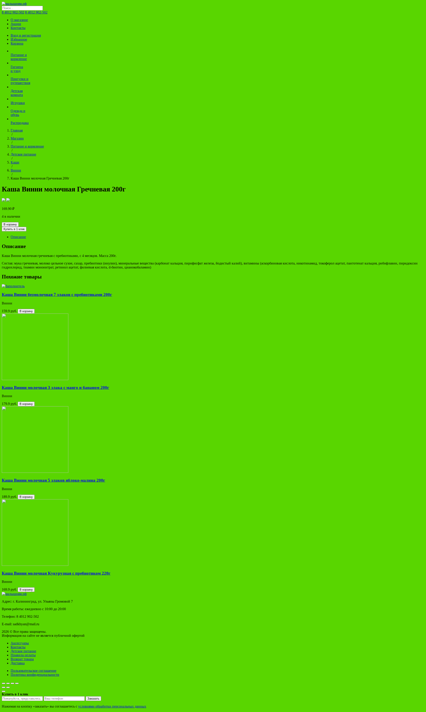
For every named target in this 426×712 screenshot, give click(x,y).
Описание (18, 237)
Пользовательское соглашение (33, 671)
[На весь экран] (12, 683)
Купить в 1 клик (14, 229)
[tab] (217, 237)
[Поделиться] (8, 683)
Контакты (18, 28)
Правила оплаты (23, 655)
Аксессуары (20, 643)
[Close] (3, 691)
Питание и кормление (27, 146)
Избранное (19, 39)
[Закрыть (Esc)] (3, 683)
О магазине (19, 20)
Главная (17, 130)
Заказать (93, 698)
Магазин (17, 138)
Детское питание (23, 154)
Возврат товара (22, 659)
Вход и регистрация (26, 35)
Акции (16, 24)
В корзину (10, 224)
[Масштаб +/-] (17, 683)
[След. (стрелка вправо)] (8, 687)
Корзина (17, 43)
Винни (16, 170)
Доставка (18, 663)
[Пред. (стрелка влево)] (3, 687)
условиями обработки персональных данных (112, 706)
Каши (15, 162)
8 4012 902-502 (13, 12)
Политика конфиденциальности (35, 674)
